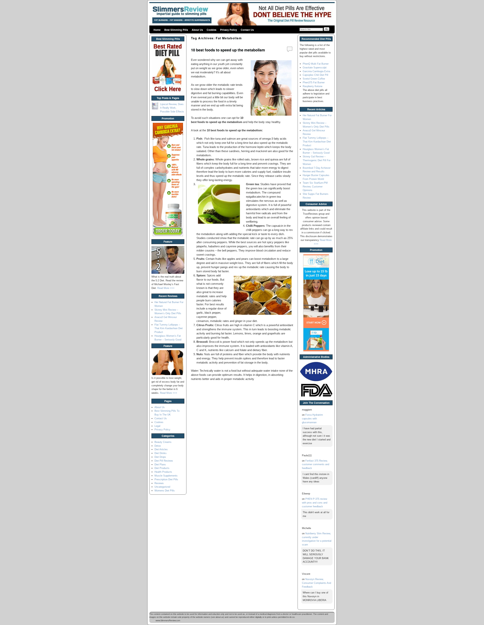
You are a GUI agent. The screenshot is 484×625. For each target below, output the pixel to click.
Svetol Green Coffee (314, 78)
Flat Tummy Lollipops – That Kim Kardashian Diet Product (168, 328)
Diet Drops (160, 457)
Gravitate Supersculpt (315, 67)
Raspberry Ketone (312, 86)
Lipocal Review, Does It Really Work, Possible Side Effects (172, 108)
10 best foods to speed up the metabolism (228, 50)
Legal (157, 426)
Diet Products (161, 468)
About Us (197, 30)
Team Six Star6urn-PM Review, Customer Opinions (315, 186)
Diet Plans (160, 464)
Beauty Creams (162, 442)
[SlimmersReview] (242, 14)
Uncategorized (162, 486)
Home (157, 30)
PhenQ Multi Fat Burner (316, 63)
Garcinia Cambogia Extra (316, 71)
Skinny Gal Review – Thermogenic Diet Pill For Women (316, 160)
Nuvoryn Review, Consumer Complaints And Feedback (316, 583)
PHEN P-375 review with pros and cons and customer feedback (314, 502)
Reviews (159, 483)
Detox (157, 445)
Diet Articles (161, 449)
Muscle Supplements (166, 475)
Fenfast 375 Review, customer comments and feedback (315, 464)
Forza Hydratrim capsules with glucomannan (312, 418)
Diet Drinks (160, 453)
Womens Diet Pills (164, 490)
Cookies (211, 30)
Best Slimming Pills (176, 30)
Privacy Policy (228, 30)
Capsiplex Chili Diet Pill (315, 74)
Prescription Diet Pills (166, 479)
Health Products (163, 471)
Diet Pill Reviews (163, 460)
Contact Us (247, 30)
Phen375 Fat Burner (314, 82)
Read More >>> (166, 288)
